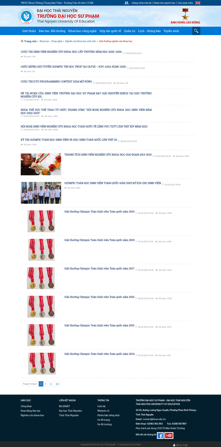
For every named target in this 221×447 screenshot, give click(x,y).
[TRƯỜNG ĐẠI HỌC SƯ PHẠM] (26, 15)
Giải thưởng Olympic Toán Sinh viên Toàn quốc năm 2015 (99, 325)
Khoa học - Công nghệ (51, 41)
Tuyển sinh (171, 31)
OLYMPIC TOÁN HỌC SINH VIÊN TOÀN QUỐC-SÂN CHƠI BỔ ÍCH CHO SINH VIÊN (112, 183)
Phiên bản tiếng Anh (108, 415)
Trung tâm (49, 2)
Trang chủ (30, 41)
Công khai (26, 406)
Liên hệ (101, 406)
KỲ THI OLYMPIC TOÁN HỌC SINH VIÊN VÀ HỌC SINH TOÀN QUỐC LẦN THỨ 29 (69, 139)
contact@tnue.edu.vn (154, 419)
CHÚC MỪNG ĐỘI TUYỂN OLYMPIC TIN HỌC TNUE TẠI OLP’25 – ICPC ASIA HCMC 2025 (73, 66)
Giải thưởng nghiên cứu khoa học (115, 41)
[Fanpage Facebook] (160, 434)
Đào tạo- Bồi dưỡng (52, 31)
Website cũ (103, 410)
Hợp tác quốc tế (110, 31)
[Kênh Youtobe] (168, 434)
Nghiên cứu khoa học (32, 415)
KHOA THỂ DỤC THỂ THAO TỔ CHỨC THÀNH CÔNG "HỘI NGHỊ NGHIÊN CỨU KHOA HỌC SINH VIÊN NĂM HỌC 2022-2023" (86, 111)
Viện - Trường (64, 2)
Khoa (31, 2)
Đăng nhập (182, 445)
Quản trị (129, 31)
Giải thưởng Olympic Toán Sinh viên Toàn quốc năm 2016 (99, 297)
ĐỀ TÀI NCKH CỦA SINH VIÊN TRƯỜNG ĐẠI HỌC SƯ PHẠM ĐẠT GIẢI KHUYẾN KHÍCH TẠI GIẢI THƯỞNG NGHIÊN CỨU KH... (86, 95)
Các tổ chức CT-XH (83, 2)
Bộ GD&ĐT (64, 406)
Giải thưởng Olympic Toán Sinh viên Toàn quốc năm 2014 (99, 353)
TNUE (24, 2)
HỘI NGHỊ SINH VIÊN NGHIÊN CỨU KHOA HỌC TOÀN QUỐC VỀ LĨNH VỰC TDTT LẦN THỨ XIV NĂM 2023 (84, 126)
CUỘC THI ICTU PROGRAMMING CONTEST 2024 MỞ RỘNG (56, 81)
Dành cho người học (165, 2)
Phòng (39, 2)
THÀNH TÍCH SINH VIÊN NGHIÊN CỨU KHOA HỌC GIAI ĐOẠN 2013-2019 (108, 154)
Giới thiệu (29, 31)
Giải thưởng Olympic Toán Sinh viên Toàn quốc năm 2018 (99, 240)
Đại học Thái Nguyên (70, 410)
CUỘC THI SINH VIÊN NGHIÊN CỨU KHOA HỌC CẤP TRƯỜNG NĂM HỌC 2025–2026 (71, 51)
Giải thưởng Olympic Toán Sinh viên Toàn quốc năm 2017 (99, 268)
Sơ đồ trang (103, 419)
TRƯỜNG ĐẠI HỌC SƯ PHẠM (68, 16)
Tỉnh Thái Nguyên (69, 415)
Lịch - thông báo (149, 31)
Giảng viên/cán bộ (141, 2)
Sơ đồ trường (104, 424)
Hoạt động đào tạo (30, 410)
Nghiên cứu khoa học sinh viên (80, 41)
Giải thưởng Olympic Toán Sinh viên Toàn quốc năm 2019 (99, 211)
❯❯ (57, 383)
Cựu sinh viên (185, 2)
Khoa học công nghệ (82, 31)
